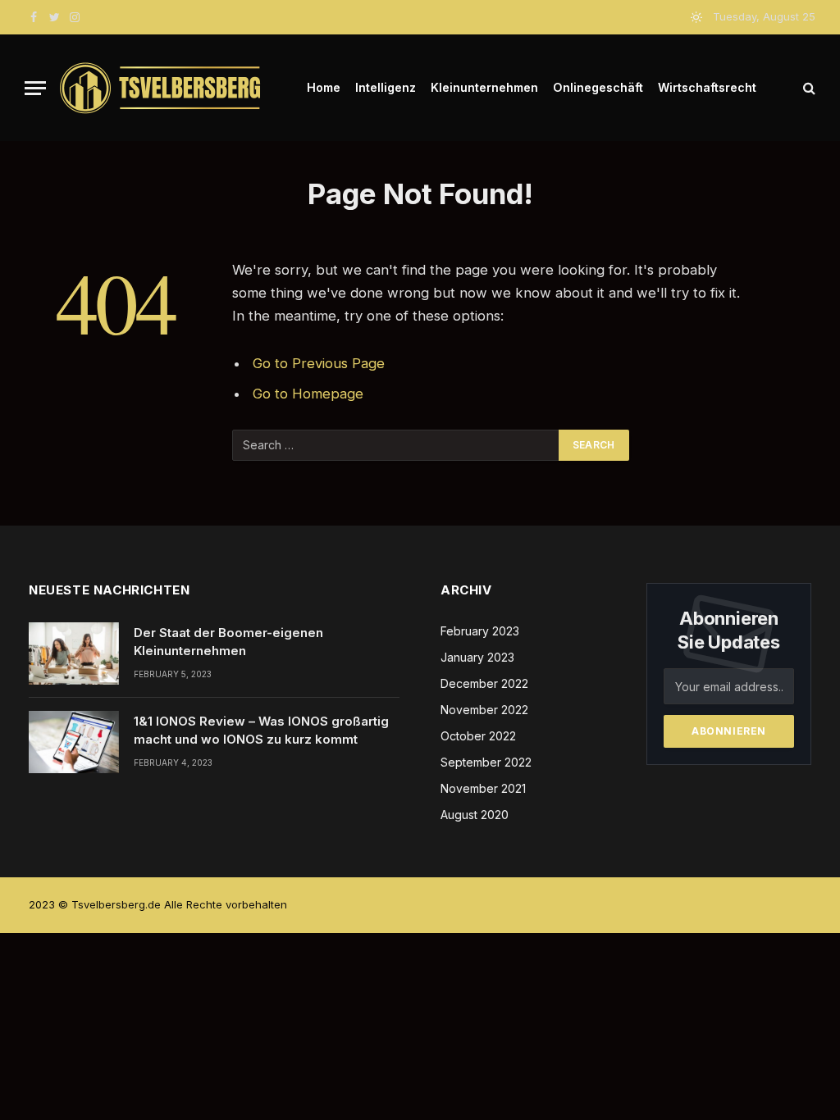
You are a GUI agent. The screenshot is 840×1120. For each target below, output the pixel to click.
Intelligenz (385, 87)
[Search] (807, 88)
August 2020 (475, 815)
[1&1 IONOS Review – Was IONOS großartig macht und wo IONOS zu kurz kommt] (74, 742)
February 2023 (480, 631)
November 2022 (484, 710)
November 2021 (483, 788)
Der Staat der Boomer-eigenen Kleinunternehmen (228, 641)
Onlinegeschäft (598, 87)
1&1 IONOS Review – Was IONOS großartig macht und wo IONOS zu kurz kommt (261, 729)
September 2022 (486, 762)
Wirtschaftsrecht (707, 87)
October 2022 (478, 736)
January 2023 (477, 657)
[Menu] (35, 88)
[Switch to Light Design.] (696, 17)
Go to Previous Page (319, 363)
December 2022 (484, 683)
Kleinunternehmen (484, 87)
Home (323, 87)
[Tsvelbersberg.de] (160, 88)
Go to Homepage (308, 393)
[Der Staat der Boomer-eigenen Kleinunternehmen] (74, 653)
